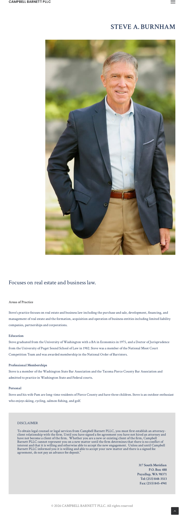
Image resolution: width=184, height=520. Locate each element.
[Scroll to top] (175, 510)
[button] (173, 1)
